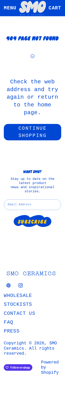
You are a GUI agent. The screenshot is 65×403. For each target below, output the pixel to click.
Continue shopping (32, 132)
